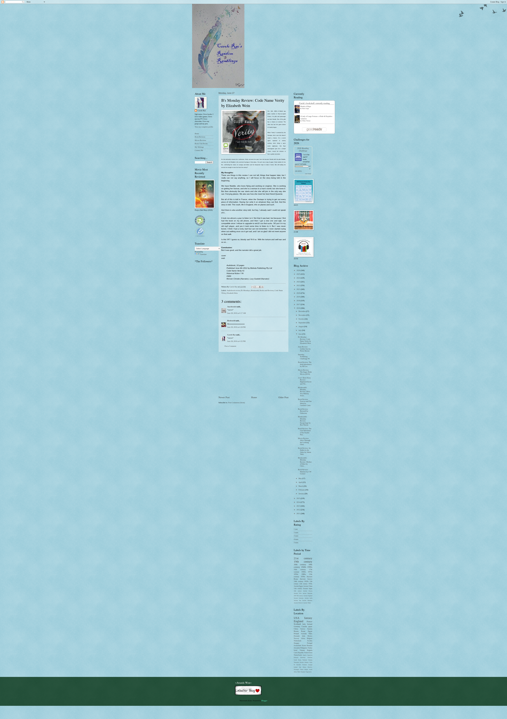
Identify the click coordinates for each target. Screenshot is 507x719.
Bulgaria (309, 650)
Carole (305, 154)
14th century (298, 581)
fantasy (308, 617)
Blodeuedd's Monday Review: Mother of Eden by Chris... (305, 462)
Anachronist (231, 307)
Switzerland (297, 645)
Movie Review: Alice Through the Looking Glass (304, 441)
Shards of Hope (305, 106)
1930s (303, 577)
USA (296, 617)
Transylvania (298, 655)
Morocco (310, 667)
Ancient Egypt (298, 586)
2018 (299, 301)
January (301, 494)
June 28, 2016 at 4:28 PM (236, 327)
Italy (304, 624)
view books (308, 174)
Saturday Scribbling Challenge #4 (304, 357)
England (298, 621)
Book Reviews (200, 137)
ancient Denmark (307, 593)
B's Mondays (245, 290)
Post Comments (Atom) (236, 403)
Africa (303, 638)
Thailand (304, 660)
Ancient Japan (307, 588)
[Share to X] (257, 287)
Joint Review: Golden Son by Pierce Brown (304, 349)
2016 (299, 308)
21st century (303, 558)
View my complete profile (204, 127)
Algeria (304, 655)
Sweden (309, 641)
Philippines (303, 648)
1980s (303, 574)
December (302, 311)
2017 (299, 304)
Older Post (283, 397)
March (301, 486)
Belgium (309, 638)
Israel (295, 650)
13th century (303, 584)
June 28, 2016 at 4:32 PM (236, 341)
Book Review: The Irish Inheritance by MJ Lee (305, 364)
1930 (295, 595)
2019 (299, 297)
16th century (300, 569)
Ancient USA (298, 593)
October (302, 319)
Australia (304, 634)
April (301, 482)
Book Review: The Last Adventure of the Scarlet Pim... (304, 432)
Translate (203, 254)
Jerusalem (297, 648)
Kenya (304, 667)
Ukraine (310, 660)
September (302, 323)
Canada (304, 626)
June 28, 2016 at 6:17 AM (236, 313)
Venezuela (296, 662)
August (301, 326)
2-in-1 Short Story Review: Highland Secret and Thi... (304, 381)
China (296, 629)
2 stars (296, 533)
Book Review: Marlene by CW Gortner (304, 472)
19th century (303, 561)
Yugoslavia (308, 672)
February (302, 490)
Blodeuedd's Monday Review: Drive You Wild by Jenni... (304, 392)
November (302, 315)
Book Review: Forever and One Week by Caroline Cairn (305, 402)
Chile (310, 662)
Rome (303, 631)
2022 (299, 285)
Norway (296, 638)
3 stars (296, 536)
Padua (301, 669)
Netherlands (297, 641)
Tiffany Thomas (306, 121)
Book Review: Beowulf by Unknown (303, 411)
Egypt (310, 631)
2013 (299, 506)
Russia (296, 631)
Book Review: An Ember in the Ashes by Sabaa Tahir (304, 451)
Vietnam (302, 650)
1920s (306, 581)
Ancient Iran (297, 600)
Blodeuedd (255, 290)
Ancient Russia (307, 591)
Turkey (310, 648)
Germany (297, 626)
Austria (309, 629)
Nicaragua (296, 669)
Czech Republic (299, 653)
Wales (310, 634)
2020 (299, 293)
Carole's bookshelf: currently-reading (314, 103)
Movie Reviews (200, 140)
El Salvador (297, 664)
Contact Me (199, 150)
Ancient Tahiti (307, 603)
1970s (310, 572)
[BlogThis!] (255, 287)
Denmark (297, 636)
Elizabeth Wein (232, 293)
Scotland (297, 624)
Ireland (309, 624)
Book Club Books (201, 144)
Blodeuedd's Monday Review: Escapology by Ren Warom (304, 421)
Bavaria (302, 662)
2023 (299, 282)
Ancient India (308, 598)
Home (254, 397)
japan (310, 626)
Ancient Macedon (307, 600)
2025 (299, 274)
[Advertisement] (253, 373)
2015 (299, 498)
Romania (309, 645)
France (309, 621)
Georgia (310, 664)
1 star (296, 529)
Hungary (296, 643)
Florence (304, 664)
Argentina (309, 655)
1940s (303, 567)
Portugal (309, 643)
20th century (300, 564)
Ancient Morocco (298, 603)
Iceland (295, 667)
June (300, 334)
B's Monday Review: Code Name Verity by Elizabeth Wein (304, 340)
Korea (304, 645)
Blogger (264, 701)
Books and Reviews (267, 290)
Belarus (307, 662)
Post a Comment (230, 346)
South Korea (297, 660)
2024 (299, 278)
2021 (299, 289)
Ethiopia (296, 657)
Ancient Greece (306, 579)
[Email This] (252, 287)
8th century (300, 595)
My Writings (199, 147)
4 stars (296, 539)
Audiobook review (233, 290)
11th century (298, 588)
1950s (296, 574)
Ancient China (307, 586)
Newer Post (224, 397)
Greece (302, 629)
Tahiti (298, 672)
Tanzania (303, 672)
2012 (299, 510)
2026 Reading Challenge (303, 149)
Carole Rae (231, 335)
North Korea (308, 653)
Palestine (310, 657)
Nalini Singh (305, 108)
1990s (309, 567)
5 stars (296, 543)
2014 (299, 502)
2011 (299, 514)
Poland (296, 634)
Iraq (300, 667)
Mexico (310, 636)
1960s (303, 572)
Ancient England (307, 595)
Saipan (306, 669)
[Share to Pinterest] (262, 287)
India (303, 636)
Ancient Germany (299, 598)
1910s (310, 584)
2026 (299, 270)
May (300, 478)
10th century (298, 591)
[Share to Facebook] (260, 287)
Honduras (302, 657)
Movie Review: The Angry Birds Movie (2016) (305, 372)
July (300, 330)
